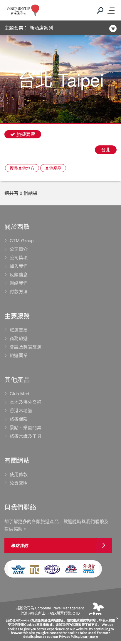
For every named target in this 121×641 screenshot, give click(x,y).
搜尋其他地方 (22, 168)
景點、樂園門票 (25, 427)
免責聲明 (19, 482)
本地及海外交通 (25, 402)
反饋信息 (19, 274)
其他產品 (53, 168)
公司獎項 (19, 257)
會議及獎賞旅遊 (25, 346)
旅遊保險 (19, 419)
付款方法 (19, 291)
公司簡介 (19, 249)
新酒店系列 (41, 27)
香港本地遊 (21, 410)
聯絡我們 (19, 283)
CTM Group (22, 240)
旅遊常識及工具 (25, 436)
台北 (105, 149)
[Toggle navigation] (111, 10)
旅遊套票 (19, 329)
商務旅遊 (19, 338)
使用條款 (19, 474)
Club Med (19, 393)
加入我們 (19, 266)
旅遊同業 (19, 355)
